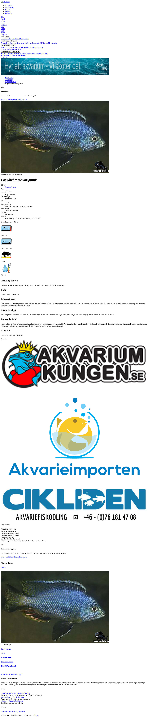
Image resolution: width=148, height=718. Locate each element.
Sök (3, 18)
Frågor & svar (16, 49)
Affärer (8, 45)
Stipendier (10, 53)
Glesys (36, 715)
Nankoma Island (7, 662)
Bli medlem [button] (9, 99)
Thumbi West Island (8, 666)
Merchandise (52, 43)
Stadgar (3, 53)
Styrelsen (29, 53)
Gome (3, 653)
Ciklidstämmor (6, 49)
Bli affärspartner (23, 47)
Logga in (4, 25)
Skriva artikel (37, 53)
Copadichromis (10, 82)
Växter (23, 55)
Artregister (8, 5)
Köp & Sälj (5, 55)
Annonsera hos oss (36, 47)
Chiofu (3, 567)
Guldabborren (43, 43)
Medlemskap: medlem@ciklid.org (12, 697)
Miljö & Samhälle (20, 53)
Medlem (8, 11)
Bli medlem (5, 43)
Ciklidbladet (9, 7)
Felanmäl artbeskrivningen (11, 674)
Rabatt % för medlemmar (9, 47)
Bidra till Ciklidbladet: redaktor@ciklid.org (15, 693)
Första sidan (9, 78)
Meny (3, 22)
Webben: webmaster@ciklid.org (12, 701)
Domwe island (6, 649)
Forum (7, 9)
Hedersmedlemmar (31, 43)
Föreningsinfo (10, 51)
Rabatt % (8, 13)
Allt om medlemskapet (16, 43)
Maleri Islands (6, 657)
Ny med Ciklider (15, 55)
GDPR (45, 53)
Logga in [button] (22, 99)
